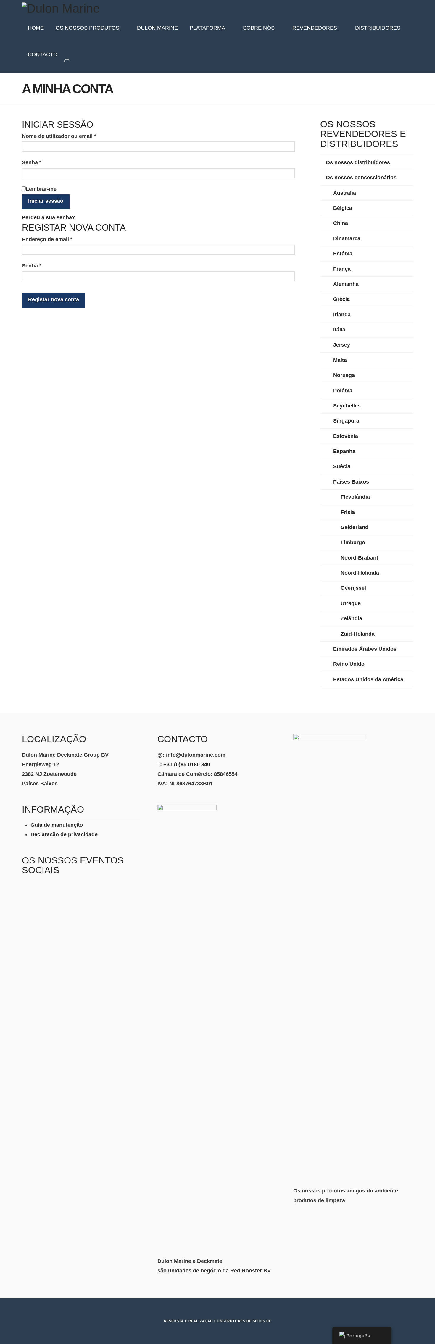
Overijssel (353, 588)
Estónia (342, 254)
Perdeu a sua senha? (48, 217)
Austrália (344, 193)
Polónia (342, 391)
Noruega (344, 375)
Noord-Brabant (359, 558)
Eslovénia (345, 436)
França (342, 269)
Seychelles (347, 406)
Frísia (348, 512)
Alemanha (346, 284)
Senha (46, 162)
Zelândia (351, 618)
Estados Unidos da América (368, 679)
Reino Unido (349, 664)
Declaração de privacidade (64, 834)
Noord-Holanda (360, 573)
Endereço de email (61, 239)
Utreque (351, 603)
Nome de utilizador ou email (73, 136)
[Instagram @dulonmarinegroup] (26, 891)
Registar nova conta (53, 299)
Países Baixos (351, 482)
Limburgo (353, 542)
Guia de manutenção (56, 825)
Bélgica (342, 208)
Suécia (341, 466)
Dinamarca (346, 238)
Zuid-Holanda (358, 634)
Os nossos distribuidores (358, 162)
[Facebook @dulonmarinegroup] (40, 891)
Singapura (346, 421)
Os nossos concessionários (361, 178)
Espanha (344, 451)
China (340, 223)
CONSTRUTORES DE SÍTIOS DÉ (242, 1321)
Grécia (341, 299)
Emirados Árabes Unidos (365, 649)
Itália (339, 330)
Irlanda (342, 315)
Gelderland (354, 527)
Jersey (341, 345)
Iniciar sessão (45, 201)
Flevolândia (355, 497)
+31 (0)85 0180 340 (186, 764)
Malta (340, 360)
